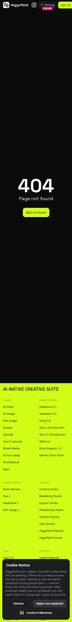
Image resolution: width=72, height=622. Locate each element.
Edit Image (10, 420)
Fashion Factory (49, 517)
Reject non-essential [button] (49, 603)
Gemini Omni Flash (51, 455)
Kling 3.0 (45, 420)
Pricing (48, 5)
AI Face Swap (11, 455)
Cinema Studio (48, 489)
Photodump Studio (51, 510)
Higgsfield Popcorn (51, 531)
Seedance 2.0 (47, 414)
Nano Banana (12, 489)
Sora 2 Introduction (51, 427)
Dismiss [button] (18, 603)
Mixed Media (11, 448)
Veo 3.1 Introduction (52, 434)
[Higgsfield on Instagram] (34, 5)
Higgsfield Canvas (50, 537)
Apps (6, 469)
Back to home (36, 212)
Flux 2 (7, 496)
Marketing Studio (50, 496)
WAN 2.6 (44, 441)
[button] (36, 613)
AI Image (9, 414)
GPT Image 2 (11, 510)
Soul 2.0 (8, 557)
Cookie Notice (18, 565)
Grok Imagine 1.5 (50, 448)
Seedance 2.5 (47, 407)
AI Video (8, 407)
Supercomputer (49, 557)
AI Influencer (11, 462)
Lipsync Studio (48, 503)
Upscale (8, 434)
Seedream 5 (10, 503)
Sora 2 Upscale (12, 441)
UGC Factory (47, 524)
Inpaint (7, 427)
